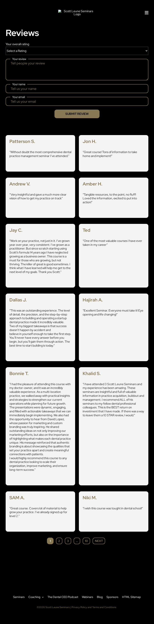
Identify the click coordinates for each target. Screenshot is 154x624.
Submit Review (77, 114)
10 (87, 540)
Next (99, 541)
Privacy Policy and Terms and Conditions (94, 607)
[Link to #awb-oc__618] (146, 13)
